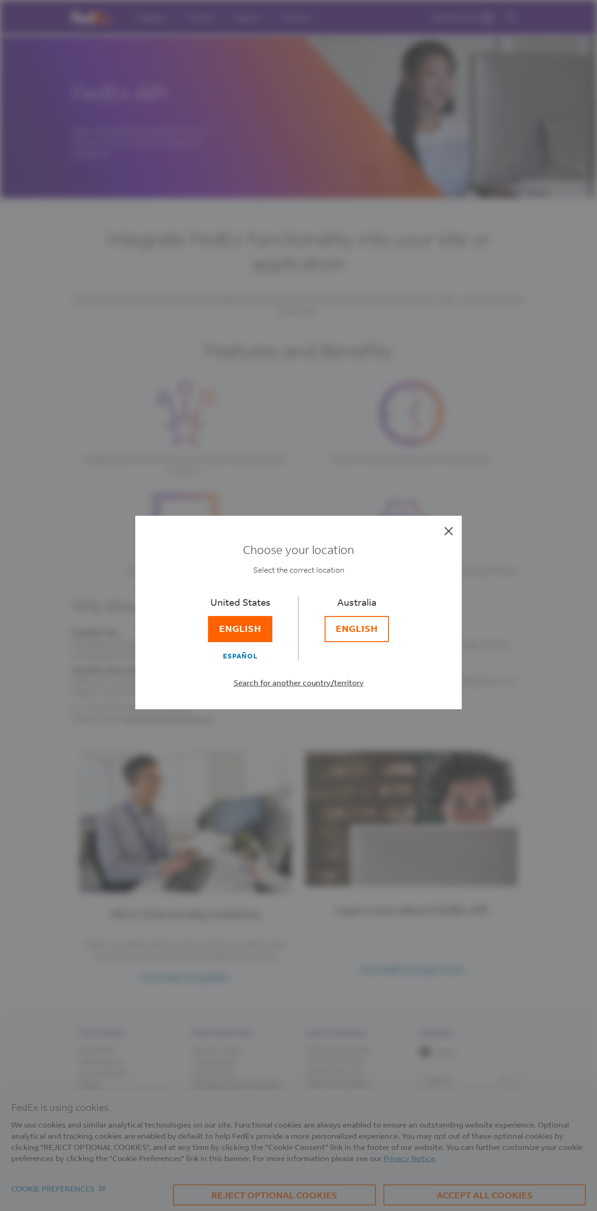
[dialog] (298, 605)
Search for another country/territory (299, 682)
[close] (449, 531)
